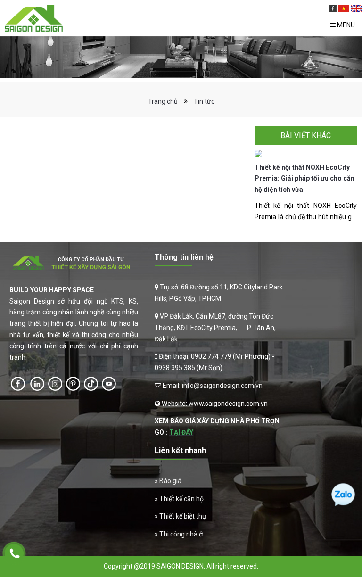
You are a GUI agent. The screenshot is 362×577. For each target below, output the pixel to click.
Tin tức (204, 101)
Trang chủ (163, 101)
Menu (345, 25)
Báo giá (170, 481)
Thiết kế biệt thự (182, 516)
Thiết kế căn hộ (181, 499)
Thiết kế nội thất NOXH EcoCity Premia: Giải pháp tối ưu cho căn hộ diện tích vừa (304, 179)
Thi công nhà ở (181, 534)
